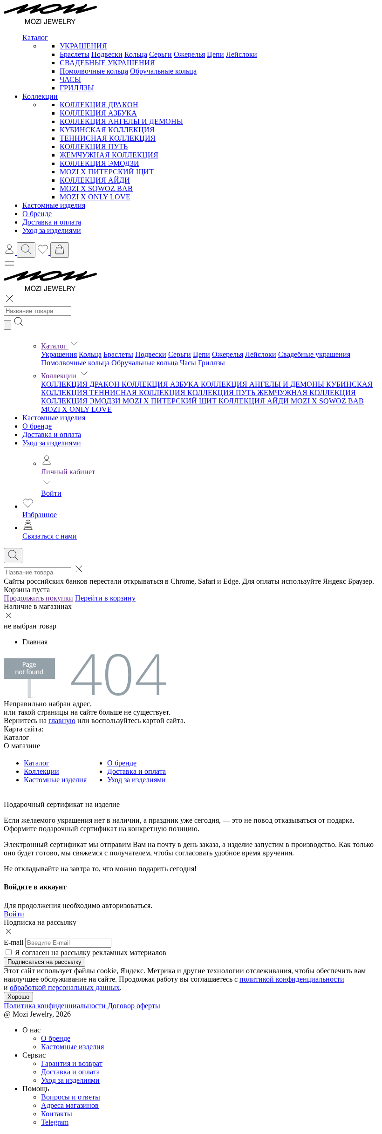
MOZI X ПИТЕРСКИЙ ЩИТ (107, 172)
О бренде (37, 426)
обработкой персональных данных (65, 987)
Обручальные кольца (163, 71)
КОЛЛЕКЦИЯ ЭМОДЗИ (99, 163)
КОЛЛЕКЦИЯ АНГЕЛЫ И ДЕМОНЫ (121, 121)
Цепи (215, 54)
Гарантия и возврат (71, 1063)
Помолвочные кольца (94, 71)
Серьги (160, 54)
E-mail (13, 942)
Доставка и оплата (51, 434)
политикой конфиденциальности (291, 979)
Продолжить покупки (38, 598)
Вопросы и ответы (70, 1097)
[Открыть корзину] (59, 250)
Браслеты (74, 54)
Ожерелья (189, 54)
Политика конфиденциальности (56, 1006)
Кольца (135, 54)
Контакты (56, 1114)
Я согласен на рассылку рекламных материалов (90, 952)
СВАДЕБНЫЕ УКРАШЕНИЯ (107, 63)
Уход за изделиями (51, 443)
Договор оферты (134, 1006)
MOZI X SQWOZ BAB (96, 188)
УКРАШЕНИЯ (83, 46)
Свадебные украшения (314, 354)
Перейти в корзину (105, 598)
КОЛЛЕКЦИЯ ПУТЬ (94, 146)
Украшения (59, 354)
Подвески (107, 54)
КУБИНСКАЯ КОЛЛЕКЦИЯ (107, 130)
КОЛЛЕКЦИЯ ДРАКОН (99, 105)
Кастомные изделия (53, 418)
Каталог (54, 346)
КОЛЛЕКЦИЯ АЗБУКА (98, 113)
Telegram (54, 1122)
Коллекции (59, 376)
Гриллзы (211, 363)
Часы (188, 363)
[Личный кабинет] (10, 252)
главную (61, 720)
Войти (51, 493)
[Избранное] (43, 252)
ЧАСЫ (70, 79)
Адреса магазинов (70, 1105)
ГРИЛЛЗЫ (77, 88)
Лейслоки (241, 54)
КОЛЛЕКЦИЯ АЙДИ (95, 180)
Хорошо (18, 996)
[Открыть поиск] (26, 250)
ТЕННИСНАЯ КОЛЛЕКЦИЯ (108, 138)
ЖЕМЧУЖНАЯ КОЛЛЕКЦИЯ (109, 155)
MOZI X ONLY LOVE (95, 197)
